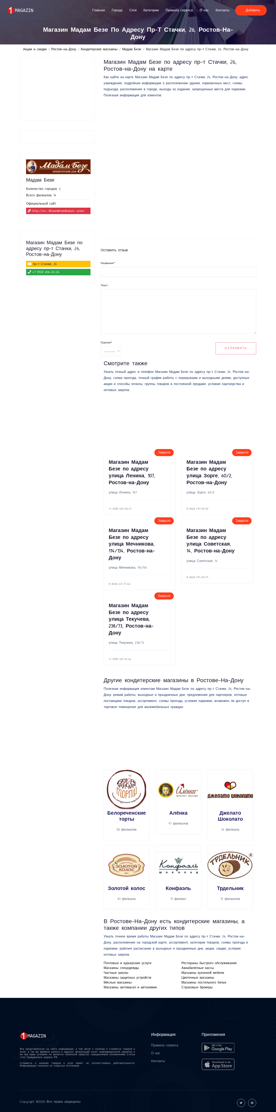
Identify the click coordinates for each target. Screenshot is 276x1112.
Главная (98, 10)
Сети (133, 10)
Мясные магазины (118, 982)
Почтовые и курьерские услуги (127, 963)
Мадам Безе (131, 49)
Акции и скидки (35, 49)
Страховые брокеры (197, 987)
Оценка (106, 342)
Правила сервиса (179, 10)
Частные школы (116, 972)
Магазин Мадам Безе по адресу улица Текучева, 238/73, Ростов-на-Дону (131, 619)
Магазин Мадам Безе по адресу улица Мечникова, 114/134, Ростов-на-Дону (132, 544)
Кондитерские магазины (99, 49)
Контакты (223, 10)
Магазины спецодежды (121, 968)
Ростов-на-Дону (63, 49)
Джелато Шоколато (230, 816)
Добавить (252, 10)
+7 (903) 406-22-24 (45, 272)
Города (117, 10)
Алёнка (178, 813)
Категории (151, 10)
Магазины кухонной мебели (202, 972)
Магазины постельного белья (203, 982)
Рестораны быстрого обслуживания (209, 963)
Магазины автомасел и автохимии (130, 987)
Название (108, 263)
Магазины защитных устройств (127, 977)
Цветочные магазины (197, 977)
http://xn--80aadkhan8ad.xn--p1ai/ (58, 211)
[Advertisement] (58, 89)
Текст (104, 285)
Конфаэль (178, 888)
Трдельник (230, 888)
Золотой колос (126, 888)
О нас (204, 10)
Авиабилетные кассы (197, 968)
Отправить (236, 348)
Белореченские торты (126, 816)
